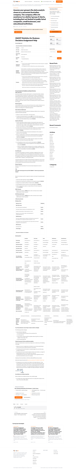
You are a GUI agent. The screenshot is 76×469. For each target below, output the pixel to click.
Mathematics (35, 460)
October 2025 (52, 149)
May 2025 (51, 156)
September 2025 (52, 150)
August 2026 (51, 134)
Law (33, 455)
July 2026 (51, 135)
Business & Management (36, 453)
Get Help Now (59, 1)
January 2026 (52, 144)
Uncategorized (17, 4)
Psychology (34, 458)
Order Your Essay (18, 397)
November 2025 (52, 147)
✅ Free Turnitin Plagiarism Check (46, 1)
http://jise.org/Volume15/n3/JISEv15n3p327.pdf (35, 360)
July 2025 (51, 153)
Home (13, 4)
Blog (53, 1)
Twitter (17, 404)
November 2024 (52, 158)
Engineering (34, 463)
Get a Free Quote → (27, 397)
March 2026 (51, 141)
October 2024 (52, 159)
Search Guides (56, 453)
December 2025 (52, 146)
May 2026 (51, 138)
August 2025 (51, 152)
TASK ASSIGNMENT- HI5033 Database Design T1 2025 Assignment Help (20, 413)
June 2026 (51, 137)
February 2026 (52, 143)
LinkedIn (26, 404)
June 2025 (51, 155)
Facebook (21, 404)
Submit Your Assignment (28, 1)
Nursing (34, 451)
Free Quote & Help (37, 1)
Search (59, 51)
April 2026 (51, 140)
